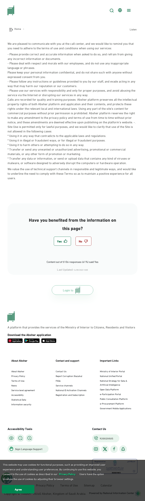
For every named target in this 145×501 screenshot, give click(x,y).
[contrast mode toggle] (11, 438)
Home (17, 28)
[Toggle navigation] (128, 10)
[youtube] (96, 449)
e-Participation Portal (110, 394)
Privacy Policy (18, 376)
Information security (21, 404)
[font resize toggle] (20, 438)
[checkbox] (62, 241)
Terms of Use (17, 380)
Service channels (64, 385)
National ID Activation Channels (71, 390)
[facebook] (114, 449)
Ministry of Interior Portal (112, 371)
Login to (68, 290)
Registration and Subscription (70, 395)
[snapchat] (123, 449)
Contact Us (61, 371)
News (14, 385)
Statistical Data (18, 399)
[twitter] (105, 449)
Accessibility (17, 395)
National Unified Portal (111, 376)
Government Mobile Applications (115, 408)
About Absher (17, 371)
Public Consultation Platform (114, 399)
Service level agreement (23, 390)
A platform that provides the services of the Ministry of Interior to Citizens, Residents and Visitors (71, 327)
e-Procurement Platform (112, 403)
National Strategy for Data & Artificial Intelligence (113, 382)
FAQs (58, 380)
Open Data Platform (109, 389)
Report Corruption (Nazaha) (69, 376)
